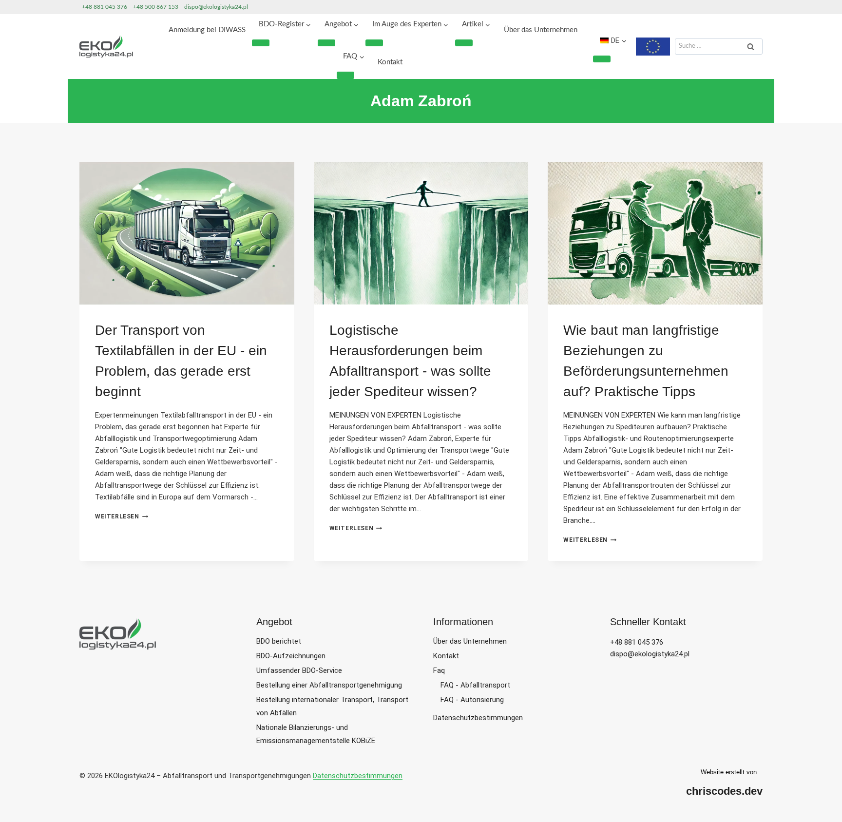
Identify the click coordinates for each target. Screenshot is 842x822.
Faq (439, 670)
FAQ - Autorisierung (472, 699)
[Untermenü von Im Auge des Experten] (374, 42)
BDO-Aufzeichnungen (290, 655)
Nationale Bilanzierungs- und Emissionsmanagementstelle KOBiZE (315, 734)
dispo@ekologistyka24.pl (216, 7)
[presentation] (186, 233)
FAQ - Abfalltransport (475, 685)
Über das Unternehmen (540, 30)
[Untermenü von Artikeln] (464, 42)
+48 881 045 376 (104, 7)
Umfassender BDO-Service (299, 670)
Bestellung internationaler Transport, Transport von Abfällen (332, 706)
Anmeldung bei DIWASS (207, 30)
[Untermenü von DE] (602, 59)
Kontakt (390, 62)
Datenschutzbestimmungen (478, 717)
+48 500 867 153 (155, 7)
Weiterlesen (121, 516)
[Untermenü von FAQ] (345, 75)
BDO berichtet (278, 641)
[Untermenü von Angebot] (326, 42)
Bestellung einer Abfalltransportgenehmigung (329, 685)
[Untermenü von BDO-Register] (260, 42)
